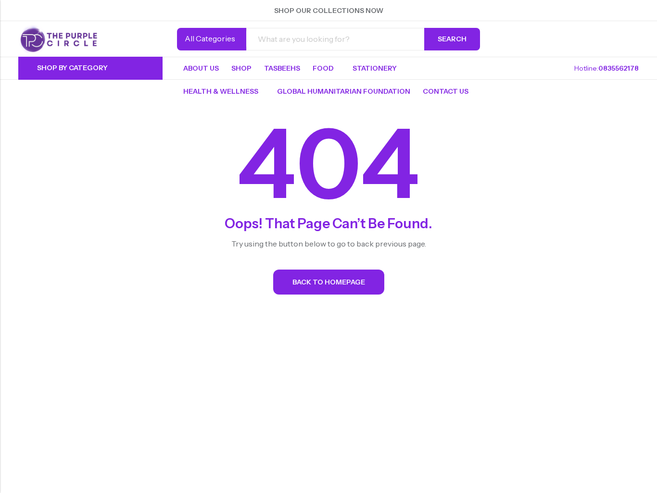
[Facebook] (566, 10)
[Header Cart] (635, 39)
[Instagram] (618, 10)
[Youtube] (636, 10)
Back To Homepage (328, 282)
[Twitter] (584, 10)
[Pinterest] (601, 10)
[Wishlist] (617, 39)
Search (452, 39)
